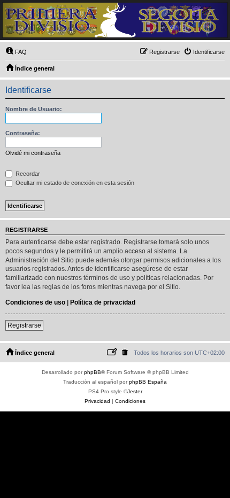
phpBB (92, 372)
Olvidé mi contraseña (32, 153)
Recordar (27, 173)
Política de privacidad (102, 302)
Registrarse (24, 325)
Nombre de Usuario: (33, 109)
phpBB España (148, 382)
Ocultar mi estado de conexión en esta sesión (74, 183)
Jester (134, 391)
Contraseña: (22, 133)
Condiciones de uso (35, 302)
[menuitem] (16, 51)
